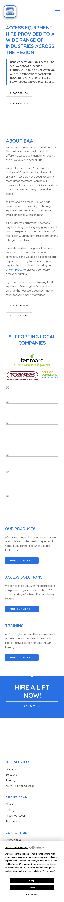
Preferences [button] (48, 871)
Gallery (10, 810)
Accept (32, 880)
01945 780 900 (14, 840)
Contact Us (32, 706)
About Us (11, 804)
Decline (32, 887)
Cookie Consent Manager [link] (16, 848)
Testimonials (13, 821)
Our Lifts (11, 769)
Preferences (32, 894)
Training (10, 780)
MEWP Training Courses (20, 785)
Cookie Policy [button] (29, 868)
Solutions (11, 774)
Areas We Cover (15, 815)
